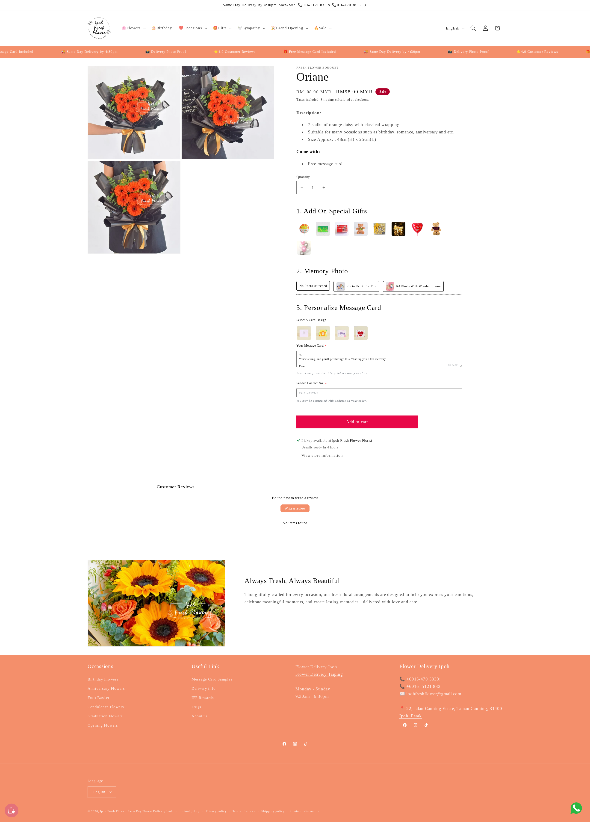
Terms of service (244, 811)
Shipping (327, 99)
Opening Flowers (103, 725)
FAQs (196, 707)
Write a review (295, 508)
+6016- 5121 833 (423, 686)
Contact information (304, 811)
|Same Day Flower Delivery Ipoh (150, 811)
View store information (322, 455)
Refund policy (190, 811)
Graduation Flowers (105, 716)
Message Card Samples (212, 679)
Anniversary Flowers (106, 688)
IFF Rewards (203, 697)
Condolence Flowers (106, 707)
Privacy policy (216, 811)
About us (200, 716)
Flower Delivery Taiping (319, 674)
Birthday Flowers (103, 679)
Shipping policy (273, 811)
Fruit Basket (98, 697)
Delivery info (203, 688)
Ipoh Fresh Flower (113, 811)
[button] (133, 28)
